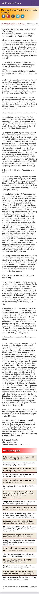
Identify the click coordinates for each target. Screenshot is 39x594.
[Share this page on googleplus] (13, 16)
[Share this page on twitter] (18, 16)
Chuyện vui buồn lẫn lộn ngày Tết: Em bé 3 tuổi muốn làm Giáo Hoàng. (18, 567)
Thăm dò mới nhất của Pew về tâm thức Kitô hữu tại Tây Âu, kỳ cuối (18, 458)
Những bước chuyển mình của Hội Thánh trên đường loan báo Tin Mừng (19, 541)
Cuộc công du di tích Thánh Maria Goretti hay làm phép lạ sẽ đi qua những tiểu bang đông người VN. (19, 515)
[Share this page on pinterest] (8, 16)
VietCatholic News (11, 3)
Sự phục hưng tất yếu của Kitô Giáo (15, 486)
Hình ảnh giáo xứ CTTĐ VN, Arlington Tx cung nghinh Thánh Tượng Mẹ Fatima (19, 528)
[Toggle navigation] (34, 3)
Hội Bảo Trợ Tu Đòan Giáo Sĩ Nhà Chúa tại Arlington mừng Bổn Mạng (18, 522)
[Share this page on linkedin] (22, 16)
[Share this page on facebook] (3, 16)
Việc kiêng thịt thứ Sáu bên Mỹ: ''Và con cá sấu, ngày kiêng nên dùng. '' (18, 555)
